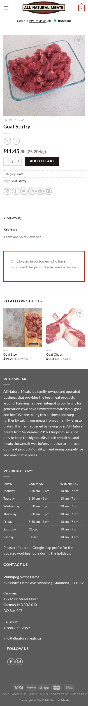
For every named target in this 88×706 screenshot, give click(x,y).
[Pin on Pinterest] (40, 191)
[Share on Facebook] (15, 191)
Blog (44, 694)
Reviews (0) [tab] (12, 218)
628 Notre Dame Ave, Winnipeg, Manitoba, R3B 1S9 (43, 582)
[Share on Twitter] (24, 191)
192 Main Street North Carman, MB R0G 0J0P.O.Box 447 (21, 604)
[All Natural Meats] (44, 7)
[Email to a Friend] (32, 191)
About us (19, 694)
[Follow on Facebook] (11, 661)
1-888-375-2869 (16, 628)
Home (8, 120)
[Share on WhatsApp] (7, 191)
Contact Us (60, 694)
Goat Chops (54, 354)
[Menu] (6, 7)
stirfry (22, 181)
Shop (33, 694)
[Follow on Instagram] (19, 661)
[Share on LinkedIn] (48, 191)
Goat (21, 120)
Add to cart (42, 161)
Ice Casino (79, 694)
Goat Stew (10, 354)
